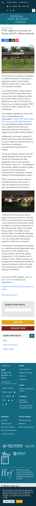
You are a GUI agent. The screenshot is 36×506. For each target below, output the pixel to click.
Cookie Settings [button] (8, 501)
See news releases (9, 295)
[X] (19, 6)
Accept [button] (19, 501)
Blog (5, 341)
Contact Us (5, 366)
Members (5, 417)
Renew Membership (7, 427)
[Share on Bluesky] (6, 40)
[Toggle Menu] (2, 2)
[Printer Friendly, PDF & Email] (31, 45)
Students (23, 396)
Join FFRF (18, 322)
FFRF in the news (10, 345)
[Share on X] (10, 40)
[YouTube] (27, 6)
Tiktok (24, 6)
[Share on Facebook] (3, 40)
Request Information (26, 373)
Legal (21, 385)
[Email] (13, 10)
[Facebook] (7, 6)
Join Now (4, 420)
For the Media (25, 417)
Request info (18, 328)
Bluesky (15, 6)
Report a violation (12, 2)
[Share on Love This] (17, 40)
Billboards (22, 424)
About (21, 366)
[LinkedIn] (10, 10)
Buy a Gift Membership (8, 430)
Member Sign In (6, 424)
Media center (8, 349)
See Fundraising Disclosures (9, 383)
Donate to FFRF (8, 287)
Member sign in (23, 2)
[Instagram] (10, 6)
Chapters (22, 376)
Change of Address (7, 434)
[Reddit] (7, 10)
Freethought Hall (24, 369)
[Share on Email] (13, 40)
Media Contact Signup (26, 427)
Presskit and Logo (25, 420)
